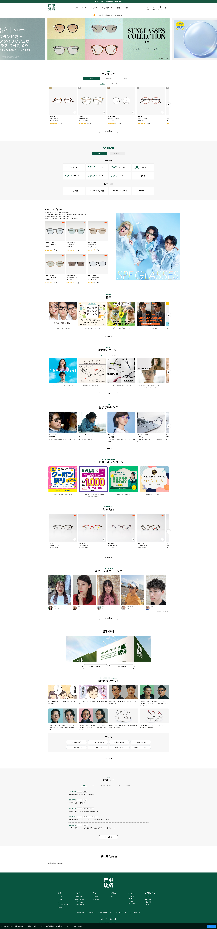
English (148, 896)
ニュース (84, 785)
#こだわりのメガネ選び (76, 747)
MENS (91, 78)
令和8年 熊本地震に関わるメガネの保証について (111, 15)
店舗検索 (123, 666)
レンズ (60, 902)
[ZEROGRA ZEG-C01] (121, 101)
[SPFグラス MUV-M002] (55, 231)
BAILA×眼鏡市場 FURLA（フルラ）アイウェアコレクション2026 (89, 819)
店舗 (119, 785)
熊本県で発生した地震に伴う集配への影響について (84, 811)
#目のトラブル (119, 747)
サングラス (114, 83)
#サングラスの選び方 (98, 742)
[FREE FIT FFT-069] (151, 101)
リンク (84, 926)
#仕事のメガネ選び (140, 742)
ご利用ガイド (79, 896)
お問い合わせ (79, 902)
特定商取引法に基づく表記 (105, 912)
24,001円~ (142, 191)
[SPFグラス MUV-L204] (55, 264)
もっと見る (108, 131)
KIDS (125, 78)
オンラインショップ (106, 785)
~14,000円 (74, 191)
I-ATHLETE (53, 543)
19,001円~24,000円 (120, 191)
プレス (94, 785)
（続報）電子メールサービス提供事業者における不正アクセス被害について (92, 828)
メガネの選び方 (80, 904)
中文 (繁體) (149, 902)
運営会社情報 (80, 912)
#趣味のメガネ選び (119, 742)
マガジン (131, 901)
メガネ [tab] (100, 153)
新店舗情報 (96, 899)
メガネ (102, 83)
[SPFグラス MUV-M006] (76, 264)
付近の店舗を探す (96, 666)
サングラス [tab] (117, 153)
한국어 (148, 904)
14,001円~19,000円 (97, 191)
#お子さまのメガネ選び (140, 747)
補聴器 (60, 907)
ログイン (113, 896)
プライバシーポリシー (122, 912)
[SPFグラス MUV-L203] (98, 231)
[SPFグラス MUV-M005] (98, 264)
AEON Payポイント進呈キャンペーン (80, 803)
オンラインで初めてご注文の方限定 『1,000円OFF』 (108, 1)
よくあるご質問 (80, 899)
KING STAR (132, 903)
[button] (104, 62)
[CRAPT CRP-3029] (92, 101)
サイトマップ (136, 912)
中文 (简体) (149, 899)
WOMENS (108, 78)
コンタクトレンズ (130, 785)
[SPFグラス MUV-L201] (76, 231)
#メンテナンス (98, 747)
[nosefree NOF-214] (63, 101)
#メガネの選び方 (76, 742)
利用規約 (91, 912)
